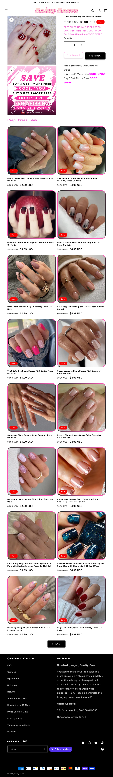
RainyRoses (19, 774)
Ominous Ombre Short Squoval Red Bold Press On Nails (30, 243)
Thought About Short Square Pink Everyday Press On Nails (79, 372)
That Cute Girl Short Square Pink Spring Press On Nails (30, 372)
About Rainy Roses (17, 698)
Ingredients (13, 678)
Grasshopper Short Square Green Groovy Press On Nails (80, 308)
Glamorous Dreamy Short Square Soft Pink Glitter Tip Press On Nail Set (78, 500)
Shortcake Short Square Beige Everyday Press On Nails (30, 436)
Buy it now (95, 55)
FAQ (9, 665)
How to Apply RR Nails (18, 705)
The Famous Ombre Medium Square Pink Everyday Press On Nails (77, 179)
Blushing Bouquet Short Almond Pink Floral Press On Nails (29, 629)
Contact (11, 672)
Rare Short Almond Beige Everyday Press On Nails (29, 308)
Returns (11, 691)
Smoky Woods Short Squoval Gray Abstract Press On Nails (78, 243)
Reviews (11, 731)
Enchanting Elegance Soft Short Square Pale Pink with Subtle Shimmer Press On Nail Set (29, 564)
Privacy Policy (14, 718)
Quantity (68, 38)
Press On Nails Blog (17, 711)
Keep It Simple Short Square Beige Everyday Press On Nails (79, 436)
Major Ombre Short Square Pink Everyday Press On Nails (30, 179)
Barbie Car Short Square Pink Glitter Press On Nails (30, 500)
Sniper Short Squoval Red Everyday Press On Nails (79, 629)
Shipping (12, 685)
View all (56, 643)
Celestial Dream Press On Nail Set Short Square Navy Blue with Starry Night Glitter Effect (80, 564)
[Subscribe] (44, 749)
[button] (6, 10)
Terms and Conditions (18, 725)
